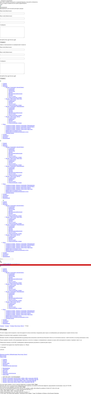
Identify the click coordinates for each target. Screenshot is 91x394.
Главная (5, 83)
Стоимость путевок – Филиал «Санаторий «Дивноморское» (20, 125)
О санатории (12, 88)
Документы (5, 135)
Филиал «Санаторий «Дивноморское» (15, 106)
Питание (11, 95)
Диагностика (12, 91)
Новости (5, 84)
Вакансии (5, 372)
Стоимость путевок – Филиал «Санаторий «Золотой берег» (20, 126)
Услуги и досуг (12, 96)
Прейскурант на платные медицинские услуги (17, 131)
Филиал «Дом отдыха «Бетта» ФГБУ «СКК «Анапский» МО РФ (18, 382)
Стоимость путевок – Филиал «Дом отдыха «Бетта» (18, 128)
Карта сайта (6, 374)
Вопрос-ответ (6, 363)
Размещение (11, 89)
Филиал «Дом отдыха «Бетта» (13, 116)
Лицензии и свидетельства (9, 373)
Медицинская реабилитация (15, 93)
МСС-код (5, 370)
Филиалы (5, 86)
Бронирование (6, 138)
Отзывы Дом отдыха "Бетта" (20, 354)
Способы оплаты (10, 133)
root (12, 354)
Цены (4, 124)
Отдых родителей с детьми (15, 97)
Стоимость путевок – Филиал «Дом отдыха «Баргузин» (19, 129)
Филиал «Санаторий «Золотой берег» (15, 87)
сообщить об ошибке (5, 264)
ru (3, 263)
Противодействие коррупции (10, 365)
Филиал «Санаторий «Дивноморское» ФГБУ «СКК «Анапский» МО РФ (20, 379)
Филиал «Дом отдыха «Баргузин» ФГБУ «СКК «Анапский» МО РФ (19, 380)
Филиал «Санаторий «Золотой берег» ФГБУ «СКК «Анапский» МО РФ (20, 378)
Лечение (11, 92)
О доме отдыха (12, 100)
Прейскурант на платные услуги (14, 130)
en (12, 263)
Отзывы (5, 134)
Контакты (5, 137)
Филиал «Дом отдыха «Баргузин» (14, 98)
